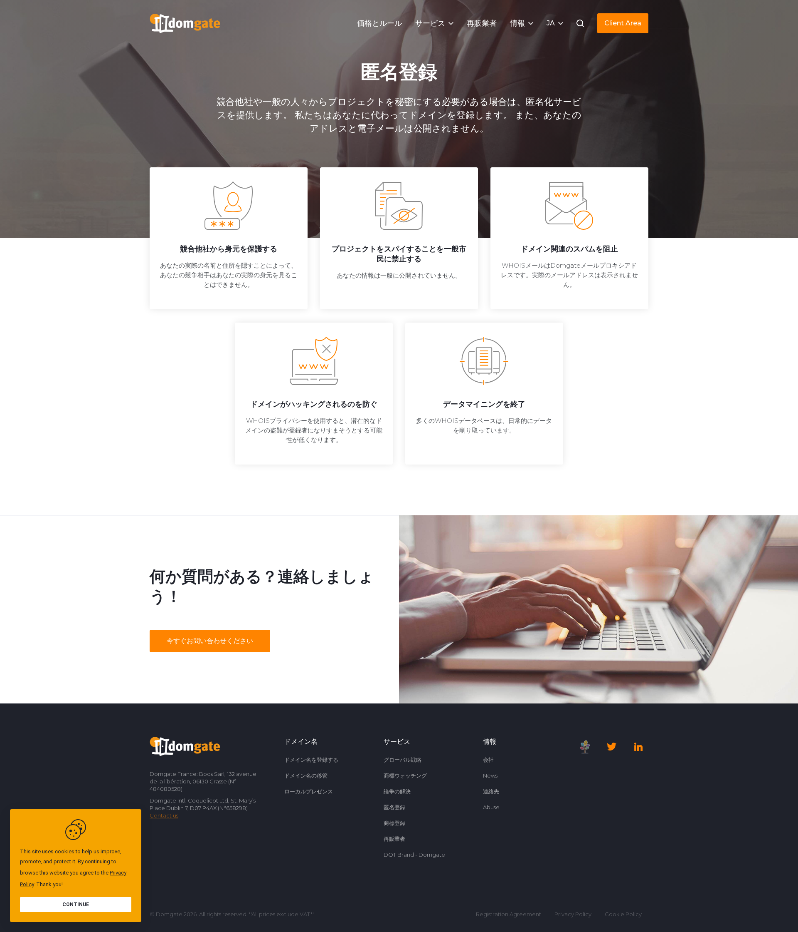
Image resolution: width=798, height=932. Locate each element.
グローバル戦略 (402, 759)
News (490, 775)
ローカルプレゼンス (308, 791)
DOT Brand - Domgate (414, 854)
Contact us (164, 815)
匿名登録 (394, 807)
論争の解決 (397, 791)
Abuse (491, 807)
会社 (488, 759)
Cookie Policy (623, 914)
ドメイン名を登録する (311, 759)
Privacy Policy (572, 914)
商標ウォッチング (405, 775)
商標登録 (394, 823)
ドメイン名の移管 (306, 775)
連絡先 (491, 791)
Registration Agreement (508, 914)
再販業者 (394, 838)
